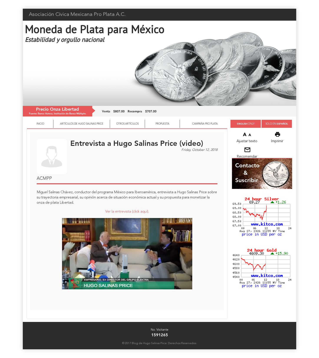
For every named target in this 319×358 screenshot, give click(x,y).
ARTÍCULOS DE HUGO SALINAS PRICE (81, 124)
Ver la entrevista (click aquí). (127, 211)
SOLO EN (276, 123)
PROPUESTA (162, 124)
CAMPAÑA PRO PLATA (205, 124)
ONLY (246, 123)
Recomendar (247, 156)
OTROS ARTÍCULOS (127, 124)
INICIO (40, 124)
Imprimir (277, 141)
